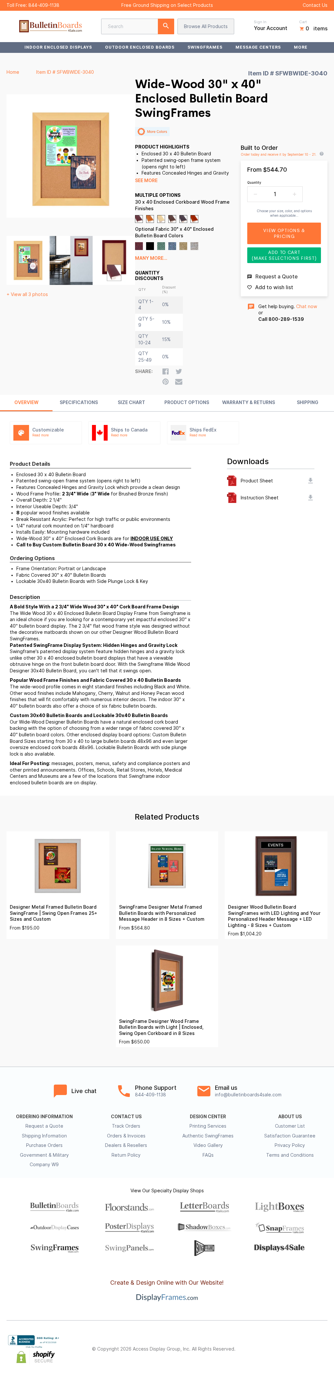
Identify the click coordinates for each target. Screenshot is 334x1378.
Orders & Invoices (126, 1135)
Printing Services (208, 1126)
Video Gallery (208, 1145)
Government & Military (44, 1155)
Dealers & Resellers (126, 1145)
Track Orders (126, 1126)
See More (146, 180)
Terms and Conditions (290, 1155)
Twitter (280, 1349)
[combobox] (137, 26)
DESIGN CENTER (208, 1116)
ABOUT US (290, 1116)
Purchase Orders (44, 1145)
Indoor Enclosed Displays (58, 47)
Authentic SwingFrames (208, 1135)
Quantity (254, 182)
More (301, 47)
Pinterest (295, 1349)
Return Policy (126, 1155)
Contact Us (315, 5)
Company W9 (44, 1164)
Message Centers (258, 47)
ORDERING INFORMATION (44, 1116)
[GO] (166, 26)
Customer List (290, 1126)
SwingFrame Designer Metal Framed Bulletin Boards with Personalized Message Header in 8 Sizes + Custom (162, 913)
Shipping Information (44, 1135)
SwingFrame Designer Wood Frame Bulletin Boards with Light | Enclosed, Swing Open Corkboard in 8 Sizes (161, 1027)
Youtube (323, 1349)
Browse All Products (206, 26)
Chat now (306, 306)
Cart (303, 21)
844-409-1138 (43, 5)
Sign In (260, 21)
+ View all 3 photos (27, 294)
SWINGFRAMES (205, 47)
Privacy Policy (290, 1145)
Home (13, 72)
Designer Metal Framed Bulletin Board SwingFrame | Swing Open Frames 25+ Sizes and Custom (53, 913)
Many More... (151, 258)
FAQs (208, 1155)
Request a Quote (44, 1126)
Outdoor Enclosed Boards (140, 47)
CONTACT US (126, 1116)
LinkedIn (309, 1349)
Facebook (266, 1349)
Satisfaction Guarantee (289, 1135)
